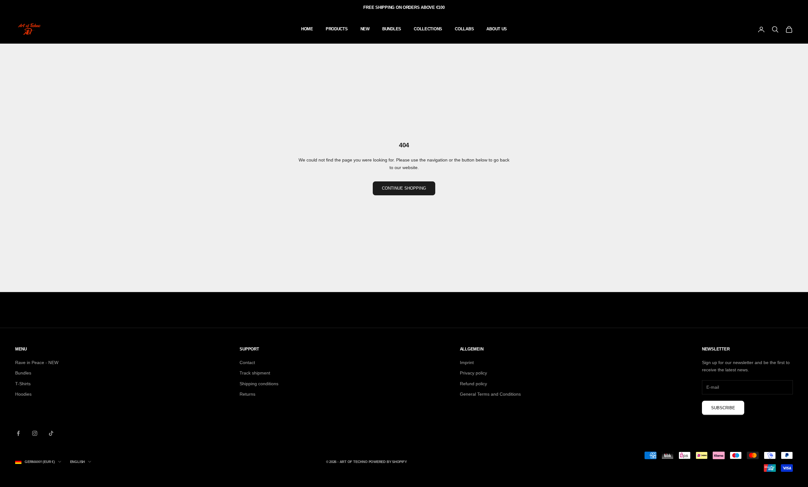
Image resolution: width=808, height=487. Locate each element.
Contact (247, 362)
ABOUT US (496, 29)
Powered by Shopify (388, 462)
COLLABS (464, 29)
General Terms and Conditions (490, 394)
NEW (365, 29)
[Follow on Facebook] (18, 433)
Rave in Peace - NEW (36, 362)
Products (337, 29)
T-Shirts (23, 383)
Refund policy (473, 383)
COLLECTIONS (428, 29)
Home (307, 29)
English (77, 462)
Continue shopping (404, 188)
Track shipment (255, 372)
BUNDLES (391, 29)
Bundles (23, 372)
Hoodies (23, 394)
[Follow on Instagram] (35, 433)
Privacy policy (473, 372)
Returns (247, 394)
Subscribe (723, 407)
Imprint (467, 362)
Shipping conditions (259, 383)
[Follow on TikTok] (51, 433)
